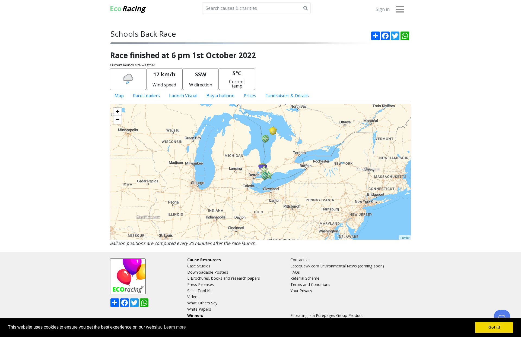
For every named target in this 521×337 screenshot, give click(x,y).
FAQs (295, 272)
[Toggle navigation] (399, 9)
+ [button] (117, 111)
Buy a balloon (220, 96)
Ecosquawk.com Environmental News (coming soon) (337, 266)
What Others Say (202, 302)
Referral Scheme (304, 278)
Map (119, 96)
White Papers (199, 309)
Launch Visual (183, 96)
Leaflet (405, 237)
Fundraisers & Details (287, 96)
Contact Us (300, 259)
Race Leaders (146, 96)
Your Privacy (301, 290)
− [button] (117, 119)
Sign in (383, 9)
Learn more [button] (175, 327)
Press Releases (200, 284)
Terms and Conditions (310, 284)
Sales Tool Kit (199, 290)
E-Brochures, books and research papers (223, 278)
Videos (193, 296)
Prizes (250, 96)
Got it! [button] (494, 327)
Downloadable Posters (207, 272)
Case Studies (198, 266)
